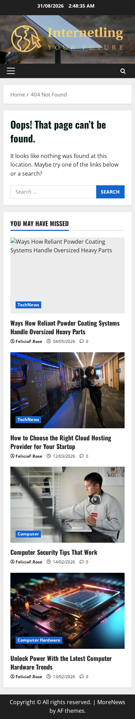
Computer (28, 534)
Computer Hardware (39, 640)
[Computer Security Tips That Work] (67, 505)
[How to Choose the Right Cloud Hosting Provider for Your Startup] (67, 390)
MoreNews (111, 702)
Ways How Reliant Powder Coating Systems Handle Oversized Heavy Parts (65, 327)
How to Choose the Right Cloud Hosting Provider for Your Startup (60, 442)
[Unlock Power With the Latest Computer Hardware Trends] (67, 611)
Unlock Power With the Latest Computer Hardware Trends (61, 662)
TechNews (28, 305)
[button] (10, 71)
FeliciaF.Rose (29, 341)
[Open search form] (123, 71)
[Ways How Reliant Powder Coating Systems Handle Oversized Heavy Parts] (67, 275)
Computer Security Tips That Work (53, 552)
